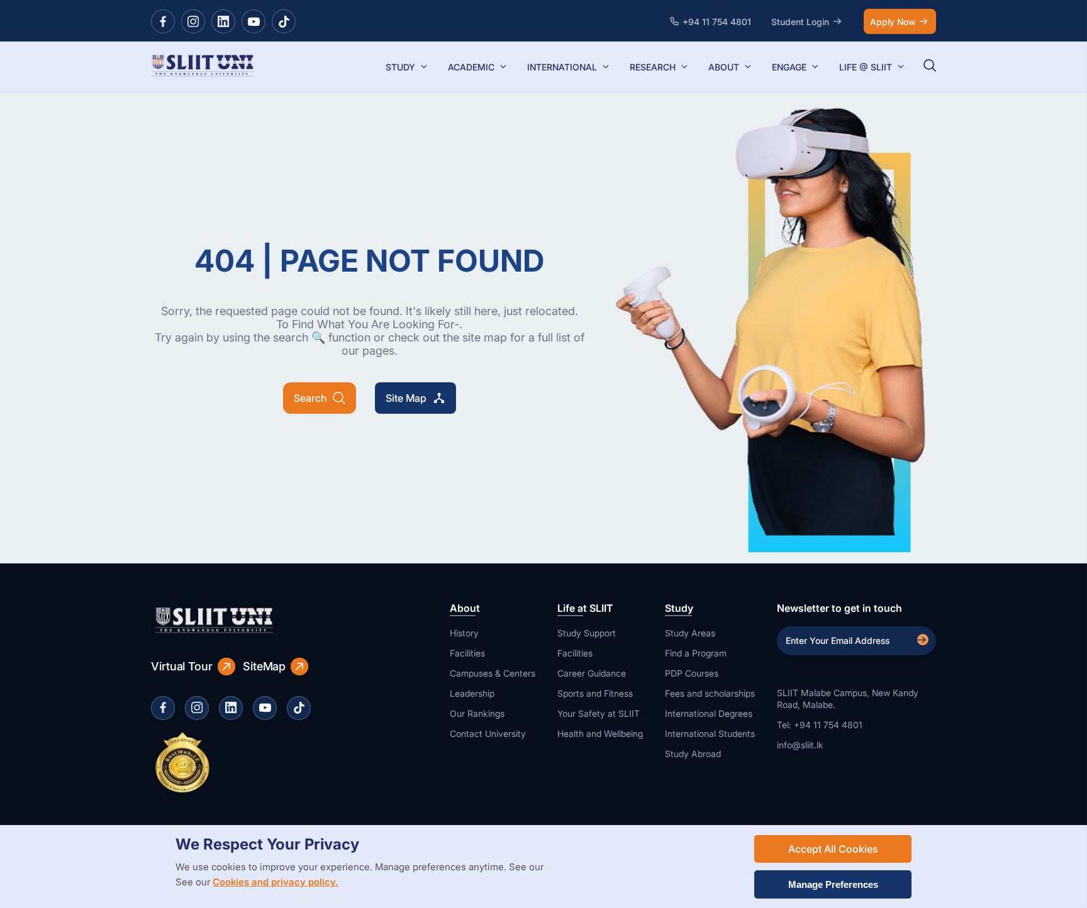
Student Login (800, 21)
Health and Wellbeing (600, 733)
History (464, 633)
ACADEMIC (471, 67)
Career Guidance (591, 673)
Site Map (406, 398)
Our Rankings (477, 713)
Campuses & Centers (492, 673)
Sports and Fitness (595, 693)
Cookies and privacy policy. (275, 882)
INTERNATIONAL (562, 67)
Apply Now (892, 21)
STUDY (400, 67)
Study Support (586, 633)
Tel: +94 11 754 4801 (819, 724)
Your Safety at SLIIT (598, 713)
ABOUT (723, 67)
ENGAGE (789, 67)
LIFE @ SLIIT (865, 67)
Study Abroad (693, 753)
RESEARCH (653, 67)
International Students (710, 733)
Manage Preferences (833, 884)
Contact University (488, 733)
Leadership (472, 693)
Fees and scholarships (710, 693)
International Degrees (708, 713)
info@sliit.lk (800, 744)
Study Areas (690, 633)
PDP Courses (691, 673)
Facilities (467, 653)
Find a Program (696, 653)
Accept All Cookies (833, 849)
